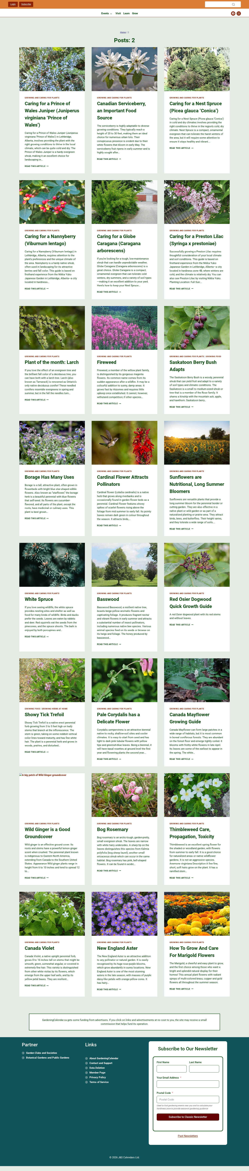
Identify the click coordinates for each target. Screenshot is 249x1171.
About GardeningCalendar (103, 1058)
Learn (126, 13)
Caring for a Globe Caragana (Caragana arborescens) (119, 243)
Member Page (97, 1072)
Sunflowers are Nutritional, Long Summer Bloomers (197, 484)
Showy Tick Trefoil (44, 714)
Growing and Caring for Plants (42, 98)
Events (105, 13)
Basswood (108, 599)
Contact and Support (100, 1063)
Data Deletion (97, 1068)
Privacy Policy (97, 1077)
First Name (163, 1062)
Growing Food (213, 356)
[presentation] (52, 69)
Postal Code (164, 1092)
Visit (118, 13)
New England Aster (117, 948)
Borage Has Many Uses (49, 477)
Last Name (195, 1062)
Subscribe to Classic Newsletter (188, 1117)
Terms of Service (99, 1082)
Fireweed (106, 362)
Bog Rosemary (112, 829)
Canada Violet (39, 948)
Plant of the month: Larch (52, 362)
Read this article (36, 166)
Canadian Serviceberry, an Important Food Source (121, 111)
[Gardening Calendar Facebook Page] (233, 13)
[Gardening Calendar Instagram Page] (239, 13)
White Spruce (39, 599)
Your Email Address (168, 1077)
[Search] (233, 4)
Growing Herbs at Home (55, 709)
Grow (135, 13)
